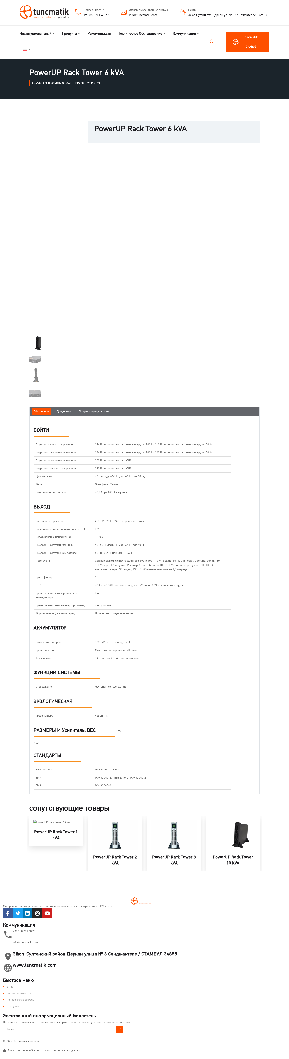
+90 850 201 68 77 (96, 15)
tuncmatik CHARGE (251, 42)
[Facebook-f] (8, 913)
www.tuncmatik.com (35, 965)
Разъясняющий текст (20, 993)
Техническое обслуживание (140, 34)
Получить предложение (94, 411)
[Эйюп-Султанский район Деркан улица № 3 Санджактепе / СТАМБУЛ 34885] (8, 957)
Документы (64, 411)
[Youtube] (47, 913)
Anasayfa (38, 83)
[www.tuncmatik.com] (8, 968)
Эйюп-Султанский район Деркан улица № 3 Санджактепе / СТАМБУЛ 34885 (95, 954)
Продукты (69, 34)
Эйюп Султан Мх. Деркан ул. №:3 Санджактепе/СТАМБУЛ (228, 15)
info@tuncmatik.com (143, 15)
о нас (10, 986)
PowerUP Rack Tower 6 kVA (140, 129)
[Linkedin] (27, 913)
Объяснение (41, 411)
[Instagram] (37, 913)
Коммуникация (184, 34)
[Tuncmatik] (47, 13)
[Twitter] (18, 913)
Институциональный (36, 34)
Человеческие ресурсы (20, 999)
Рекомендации (99, 34)
